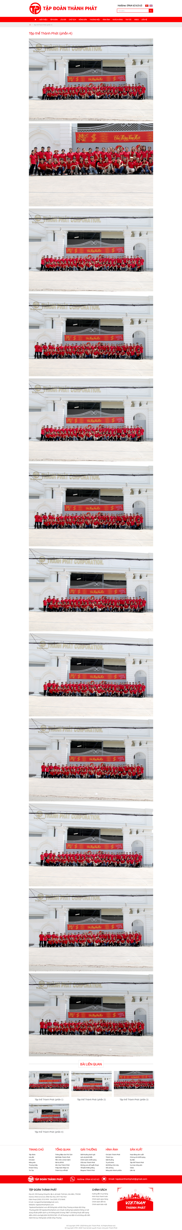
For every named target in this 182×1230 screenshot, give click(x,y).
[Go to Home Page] (30, 24)
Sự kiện (132, 1160)
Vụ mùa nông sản (136, 1165)
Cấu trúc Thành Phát (87, 1162)
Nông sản (83, 19)
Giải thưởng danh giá (87, 1154)
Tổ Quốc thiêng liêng (87, 1167)
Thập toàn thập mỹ (62, 1167)
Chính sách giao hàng (100, 1199)
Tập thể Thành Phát (137, 1162)
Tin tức (128, 19)
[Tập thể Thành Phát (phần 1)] (49, 1084)
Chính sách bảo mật (99, 1204)
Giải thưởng (110, 1160)
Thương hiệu (95, 19)
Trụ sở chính (110, 1162)
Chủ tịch (72, 19)
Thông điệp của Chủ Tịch (63, 1154)
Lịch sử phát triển (86, 1157)
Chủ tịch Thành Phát (113, 1154)
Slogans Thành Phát (87, 1170)
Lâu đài (63, 19)
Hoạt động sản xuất (137, 1154)
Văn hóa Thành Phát (62, 1165)
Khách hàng (118, 19)
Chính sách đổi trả (98, 1201)
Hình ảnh (106, 19)
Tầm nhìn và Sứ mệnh (63, 1160)
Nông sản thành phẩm (114, 1170)
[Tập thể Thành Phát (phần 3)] (134, 1084)
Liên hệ (144, 19)
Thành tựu (109, 1157)
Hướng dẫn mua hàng (100, 1193)
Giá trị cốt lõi (59, 1162)
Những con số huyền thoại (89, 1165)
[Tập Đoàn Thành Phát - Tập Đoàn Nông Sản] (63, 8)
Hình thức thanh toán (100, 1196)
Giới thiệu (43, 19)
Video (136, 19)
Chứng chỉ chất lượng (137, 1157)
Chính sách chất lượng (88, 1160)
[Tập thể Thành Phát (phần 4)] (49, 1116)
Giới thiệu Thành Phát (62, 1157)
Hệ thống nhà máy (112, 1165)
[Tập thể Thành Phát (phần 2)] (91, 1084)
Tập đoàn (54, 19)
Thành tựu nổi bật (61, 1170)
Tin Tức (31, 1170)
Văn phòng (109, 1167)
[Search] (151, 10)
